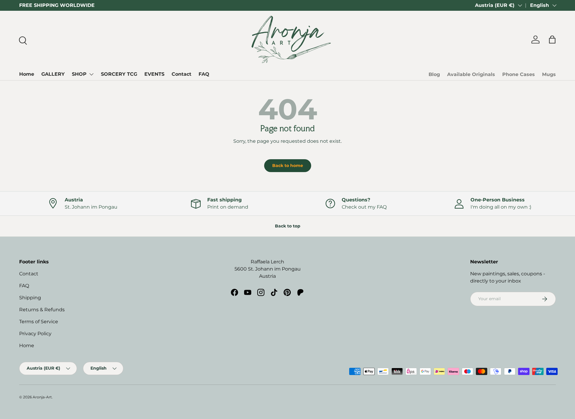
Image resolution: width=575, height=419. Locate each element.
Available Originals (471, 74)
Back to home (287, 165)
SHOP (79, 74)
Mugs (549, 74)
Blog (434, 74)
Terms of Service (38, 321)
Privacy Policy (35, 333)
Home (26, 74)
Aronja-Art (42, 397)
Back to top (287, 226)
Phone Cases (518, 74)
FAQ (204, 74)
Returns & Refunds (42, 309)
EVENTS (154, 74)
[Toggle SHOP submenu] (91, 74)
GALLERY (53, 74)
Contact (181, 74)
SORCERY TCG (119, 74)
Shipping (30, 297)
